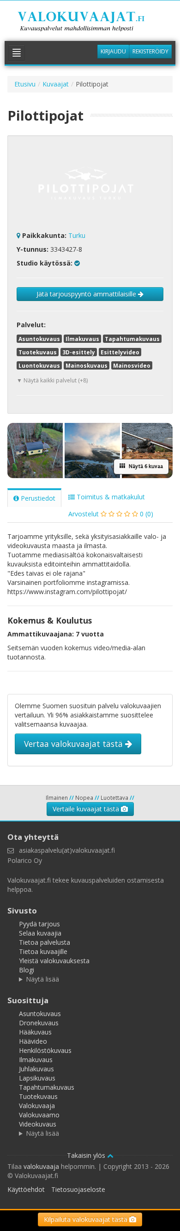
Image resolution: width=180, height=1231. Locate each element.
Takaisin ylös (87, 1155)
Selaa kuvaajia (40, 933)
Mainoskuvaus (87, 365)
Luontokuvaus (39, 365)
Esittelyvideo (120, 352)
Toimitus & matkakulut (110, 496)
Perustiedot (37, 498)
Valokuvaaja (37, 1105)
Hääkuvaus (35, 1032)
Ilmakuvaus (82, 338)
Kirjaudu (113, 51)
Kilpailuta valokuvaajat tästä (86, 1219)
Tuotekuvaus (37, 352)
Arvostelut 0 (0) (110, 513)
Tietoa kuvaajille (43, 951)
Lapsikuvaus (37, 1078)
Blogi (26, 969)
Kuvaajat (55, 84)
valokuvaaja (41, 1166)
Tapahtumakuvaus (132, 338)
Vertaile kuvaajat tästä (87, 808)
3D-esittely (78, 352)
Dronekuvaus (39, 1022)
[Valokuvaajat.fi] (90, 22)
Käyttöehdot (26, 1189)
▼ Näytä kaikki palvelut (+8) (52, 380)
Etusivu (25, 84)
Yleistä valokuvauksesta (54, 960)
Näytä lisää (42, 979)
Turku (76, 235)
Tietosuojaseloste (78, 1189)
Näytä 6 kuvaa (145, 466)
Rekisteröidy (150, 51)
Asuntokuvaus (39, 338)
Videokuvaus (37, 1124)
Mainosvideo (131, 365)
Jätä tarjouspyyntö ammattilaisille (87, 293)
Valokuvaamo (39, 1114)
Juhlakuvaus (36, 1068)
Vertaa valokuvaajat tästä (74, 743)
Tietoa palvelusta (44, 942)
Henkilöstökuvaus (45, 1050)
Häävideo (33, 1041)
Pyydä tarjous (39, 923)
